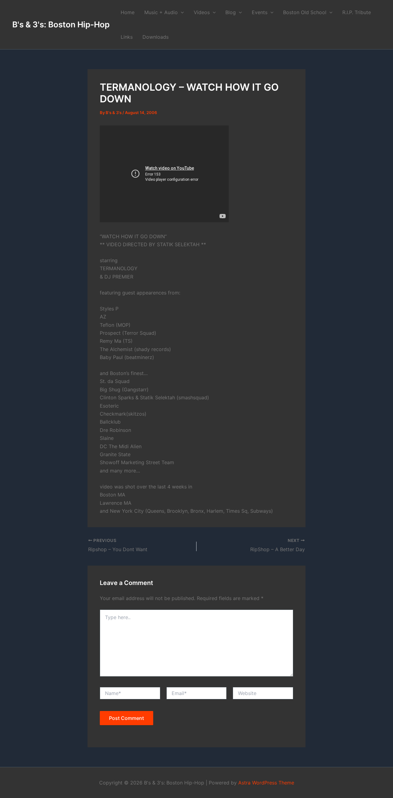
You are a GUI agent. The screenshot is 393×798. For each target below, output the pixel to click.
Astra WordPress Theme (266, 783)
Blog (230, 12)
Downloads (155, 37)
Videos (202, 12)
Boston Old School (304, 12)
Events (259, 12)
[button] (181, 12)
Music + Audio (161, 12)
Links (127, 37)
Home (127, 12)
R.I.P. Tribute (356, 12)
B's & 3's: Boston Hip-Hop (61, 24)
